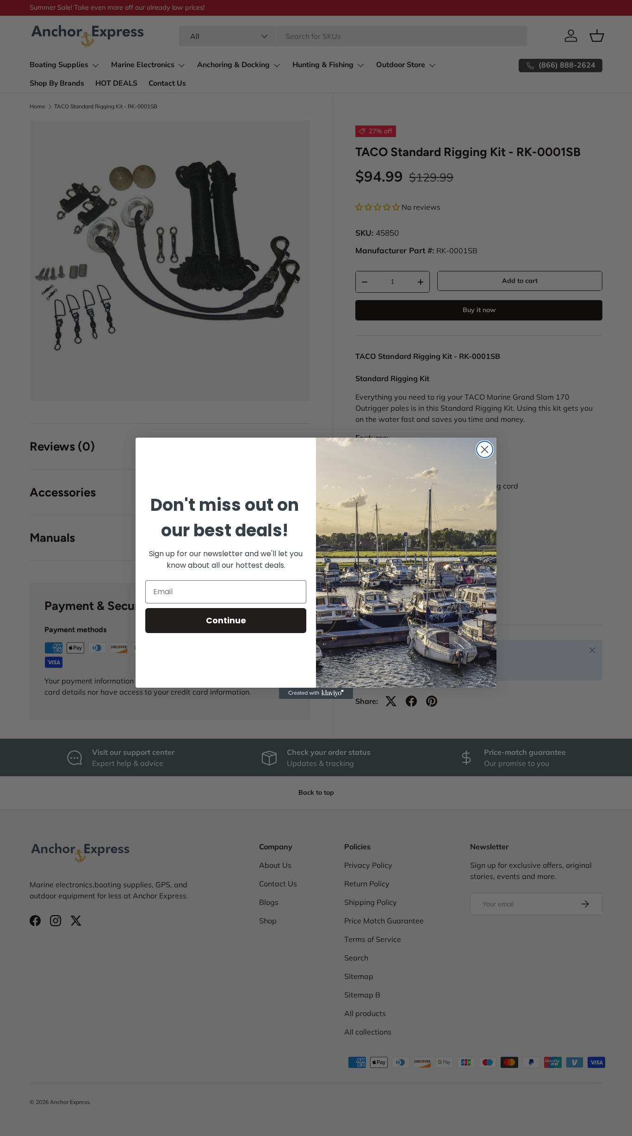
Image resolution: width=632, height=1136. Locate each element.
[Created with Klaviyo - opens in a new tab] (316, 693)
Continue (226, 620)
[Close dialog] (485, 449)
